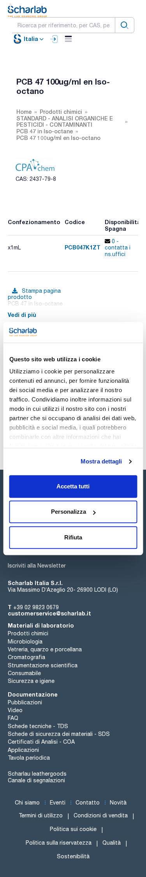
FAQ (13, 718)
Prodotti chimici (28, 633)
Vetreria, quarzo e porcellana (45, 649)
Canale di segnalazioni (36, 780)
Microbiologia (25, 641)
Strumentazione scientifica (42, 665)
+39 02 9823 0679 (36, 607)
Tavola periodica (29, 758)
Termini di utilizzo (41, 815)
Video (15, 710)
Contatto (88, 802)
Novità (118, 802)
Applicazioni (23, 750)
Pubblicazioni (25, 702)
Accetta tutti (73, 486)
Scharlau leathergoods (37, 774)
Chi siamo (27, 802)
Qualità (111, 843)
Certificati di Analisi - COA (41, 742)
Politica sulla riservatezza (58, 843)
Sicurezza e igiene (31, 681)
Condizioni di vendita (101, 815)
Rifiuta (73, 537)
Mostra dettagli (101, 461)
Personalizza (68, 511)
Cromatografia (26, 657)
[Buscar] (124, 25)
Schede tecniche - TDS (38, 726)
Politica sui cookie (73, 829)
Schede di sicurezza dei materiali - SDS (59, 734)
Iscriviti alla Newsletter (37, 565)
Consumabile (24, 673)
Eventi (57, 802)
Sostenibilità (73, 856)
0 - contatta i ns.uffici (117, 248)
